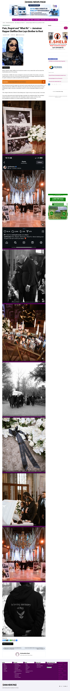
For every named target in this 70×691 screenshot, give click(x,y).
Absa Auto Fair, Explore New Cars (55, 81)
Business (27, 668)
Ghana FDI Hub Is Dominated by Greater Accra (57, 75)
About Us (5, 665)
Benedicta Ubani (26, 653)
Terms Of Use (17, 674)
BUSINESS (28, 19)
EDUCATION (52, 19)
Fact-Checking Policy (18, 673)
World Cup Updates (40, 665)
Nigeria (65, 670)
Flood (66, 664)
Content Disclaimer (18, 665)
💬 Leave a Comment (7, 643)
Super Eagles (61, 676)
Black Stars (38, 664)
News (27, 664)
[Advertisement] (58, 145)
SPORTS (24, 19)
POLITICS (20, 19)
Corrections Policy (17, 669)
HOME (14, 19)
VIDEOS (56, 19)
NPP (59, 674)
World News (27, 672)
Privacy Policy (17, 664)
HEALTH (47, 19)
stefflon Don (13, 34)
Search (49, 25)
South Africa (65, 674)
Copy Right (5, 668)
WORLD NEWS (43, 19)
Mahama (60, 670)
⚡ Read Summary (6, 67)
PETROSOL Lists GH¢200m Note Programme (57, 61)
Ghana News (61, 668)
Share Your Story (50, 664)
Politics (27, 665)
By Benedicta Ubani (21, 34)
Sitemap (5, 669)
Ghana (60, 666)
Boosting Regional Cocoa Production (55, 78)
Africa (27, 669)
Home (4, 664)
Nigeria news (61, 672)
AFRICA (32, 19)
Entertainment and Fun (6, 25)
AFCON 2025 (61, 662)
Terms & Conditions (18, 677)
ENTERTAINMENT (37, 19)
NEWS (17, 19)
